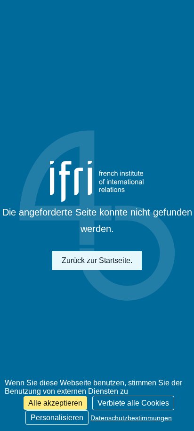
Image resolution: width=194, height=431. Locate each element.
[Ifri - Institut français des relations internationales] (97, 181)
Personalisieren (57, 418)
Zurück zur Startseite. (97, 260)
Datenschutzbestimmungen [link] (131, 418)
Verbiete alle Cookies (133, 403)
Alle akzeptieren (55, 403)
